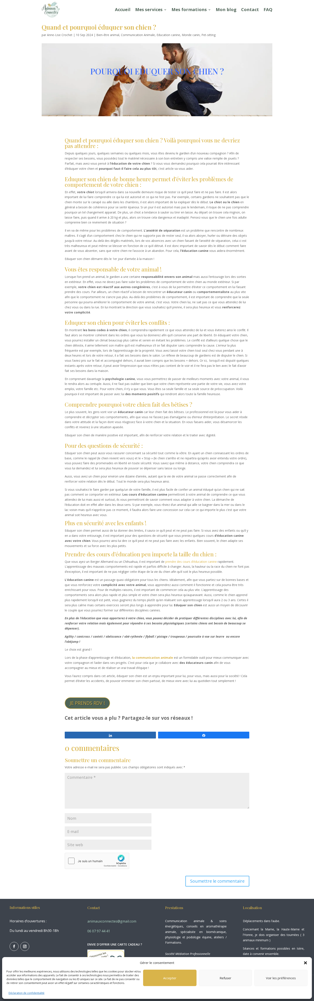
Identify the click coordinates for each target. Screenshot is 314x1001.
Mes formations (189, 9)
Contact (250, 9)
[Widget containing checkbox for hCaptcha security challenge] (97, 861)
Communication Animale (138, 35)
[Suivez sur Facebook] (14, 946)
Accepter (169, 978)
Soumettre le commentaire (217, 881)
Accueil (123, 9)
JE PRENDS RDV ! (87, 703)
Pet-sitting (208, 35)
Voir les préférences (281, 978)
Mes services (149, 9)
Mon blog (226, 9)
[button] (305, 963)
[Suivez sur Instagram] (24, 946)
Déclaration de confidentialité (26, 993)
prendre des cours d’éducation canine (191, 562)
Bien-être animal (107, 35)
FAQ (268, 9)
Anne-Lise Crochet (59, 35)
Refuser (225, 978)
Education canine (168, 35)
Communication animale (184, 921)
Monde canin (191, 35)
